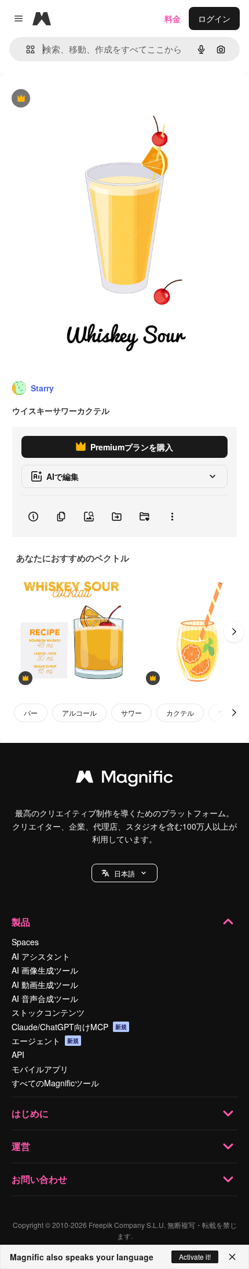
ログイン (214, 18)
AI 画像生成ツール (45, 970)
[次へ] (234, 632)
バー (31, 712)
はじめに (30, 1113)
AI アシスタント (41, 956)
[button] (124, 873)
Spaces (25, 942)
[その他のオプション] (172, 516)
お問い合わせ (39, 1179)
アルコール (79, 712)
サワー (131, 712)
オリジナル (79, 99)
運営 (21, 1146)
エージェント (45, 1040)
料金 (172, 18)
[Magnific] (124, 779)
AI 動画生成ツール (45, 984)
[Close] (232, 1257)
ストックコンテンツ (48, 1012)
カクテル (180, 712)
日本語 (124, 873)
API (18, 1054)
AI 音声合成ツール (45, 998)
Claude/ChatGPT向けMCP (69, 1027)
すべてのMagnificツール (55, 1083)
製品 (21, 921)
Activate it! (195, 1256)
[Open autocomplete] (26, 49)
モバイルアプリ (40, 1069)
